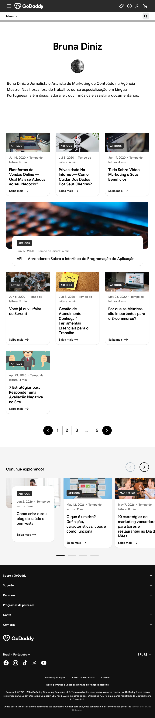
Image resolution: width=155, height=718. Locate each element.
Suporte (8, 585)
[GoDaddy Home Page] (18, 638)
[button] (60, 555)
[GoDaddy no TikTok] (25, 665)
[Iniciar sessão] (137, 6)
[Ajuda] (129, 6)
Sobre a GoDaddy (14, 575)
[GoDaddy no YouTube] (44, 665)
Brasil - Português (15, 654)
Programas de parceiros (18, 605)
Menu (10, 16)
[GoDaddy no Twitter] (34, 665)
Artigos (16, 145)
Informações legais (55, 677)
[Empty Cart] (145, 6)
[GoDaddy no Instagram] (15, 665)
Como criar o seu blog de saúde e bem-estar (31, 518)
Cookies (105, 677)
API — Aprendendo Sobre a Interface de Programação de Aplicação (76, 258)
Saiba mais (24, 534)
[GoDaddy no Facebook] (6, 665)
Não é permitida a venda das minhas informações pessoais (77, 684)
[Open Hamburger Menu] (7, 6)
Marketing (127, 493)
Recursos (9, 595)
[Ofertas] (121, 6)
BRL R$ (142, 654)
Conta (7, 614)
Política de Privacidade (83, 677)
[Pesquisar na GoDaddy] (146, 16)
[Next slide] (144, 467)
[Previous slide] (130, 467)
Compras (9, 624)
